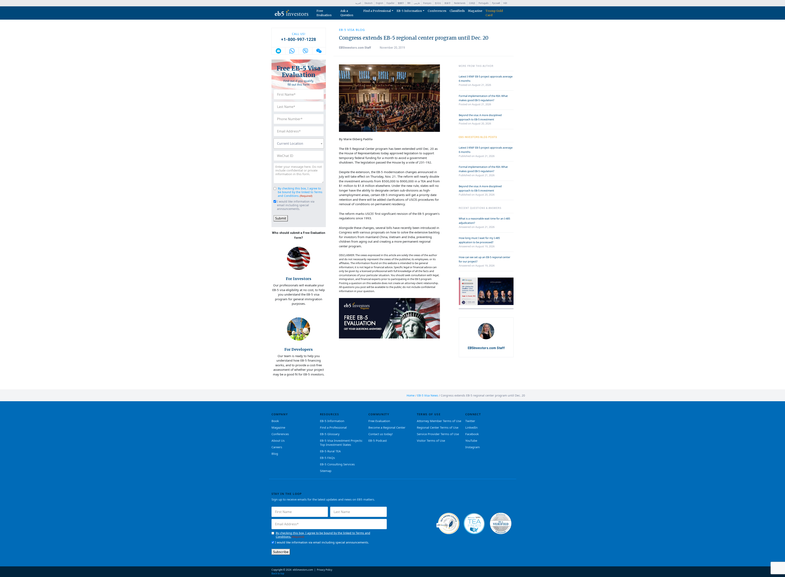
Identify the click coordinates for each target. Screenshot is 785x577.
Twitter (470, 421)
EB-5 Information (409, 11)
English (379, 3)
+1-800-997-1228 (298, 39)
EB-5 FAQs (327, 458)
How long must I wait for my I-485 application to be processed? (479, 240)
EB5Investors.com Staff (355, 47)
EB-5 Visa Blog (352, 30)
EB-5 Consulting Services (337, 464)
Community (378, 414)
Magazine (475, 11)
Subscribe (280, 552)
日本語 (472, 3)
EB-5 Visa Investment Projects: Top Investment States (341, 442)
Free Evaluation (324, 13)
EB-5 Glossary (330, 434)
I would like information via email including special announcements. (295, 205)
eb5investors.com (303, 569)
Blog (274, 454)
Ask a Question (346, 13)
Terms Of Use (429, 414)
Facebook (472, 434)
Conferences (437, 11)
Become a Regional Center (386, 427)
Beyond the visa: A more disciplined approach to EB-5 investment (480, 117)
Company (279, 414)
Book (275, 421)
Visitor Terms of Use (431, 440)
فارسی (417, 3)
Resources (329, 414)
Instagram (472, 447)
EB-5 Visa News (427, 395)
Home (411, 395)
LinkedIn (471, 427)
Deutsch (368, 3)
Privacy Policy (324, 569)
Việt (505, 3)
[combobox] (299, 143)
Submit (280, 218)
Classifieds (457, 11)
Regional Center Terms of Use (437, 427)
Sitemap (325, 471)
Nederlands (459, 3)
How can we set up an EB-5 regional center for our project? (484, 259)
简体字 (447, 3)
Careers (276, 447)
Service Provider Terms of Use (438, 434)
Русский (496, 3)
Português (484, 3)
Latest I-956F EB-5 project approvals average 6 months (485, 79)
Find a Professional (377, 11)
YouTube (471, 440)
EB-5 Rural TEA (330, 451)
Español (390, 3)
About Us (278, 440)
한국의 (438, 3)
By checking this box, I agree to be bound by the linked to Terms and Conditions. (300, 192)
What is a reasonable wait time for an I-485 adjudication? (484, 221)
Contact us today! (380, 434)
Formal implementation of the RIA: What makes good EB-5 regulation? (483, 98)
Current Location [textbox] (290, 143)
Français (427, 3)
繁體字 (401, 3)
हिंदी (408, 3)
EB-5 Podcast (377, 440)
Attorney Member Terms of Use (439, 421)
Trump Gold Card (494, 13)
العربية (358, 3)
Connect (473, 414)
